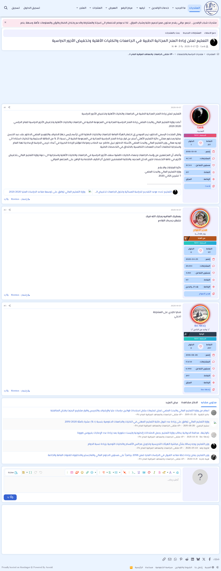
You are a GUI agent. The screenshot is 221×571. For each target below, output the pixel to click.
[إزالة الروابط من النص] (124, 472)
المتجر (82, 8)
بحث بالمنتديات (172, 33)
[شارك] (9, 108)
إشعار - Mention (19, 199)
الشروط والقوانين (183, 567)
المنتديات (194, 8)
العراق (189, 179)
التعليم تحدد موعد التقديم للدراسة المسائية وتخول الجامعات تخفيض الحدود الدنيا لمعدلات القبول (120, 192)
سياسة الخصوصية (164, 567)
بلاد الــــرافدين (192, 287)
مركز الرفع (127, 8)
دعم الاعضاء (210, 33)
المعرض (113, 8)
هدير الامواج (204, 294)
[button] (173, 8)
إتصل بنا (198, 567)
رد (5, 199)
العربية (208, 567)
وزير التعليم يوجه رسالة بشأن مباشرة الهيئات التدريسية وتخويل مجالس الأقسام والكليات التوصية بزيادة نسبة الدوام (148, 444)
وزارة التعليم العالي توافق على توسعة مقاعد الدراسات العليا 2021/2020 (47, 192)
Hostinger (25, 567)
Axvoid (49, 567)
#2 (5, 210)
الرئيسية (139, 567)
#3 (5, 305)
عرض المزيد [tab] (172, 403)
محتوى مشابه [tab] (209, 403)
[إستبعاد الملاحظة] (5, 22)
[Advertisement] (110, 81)
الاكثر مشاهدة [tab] (189, 403)
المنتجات (97, 8)
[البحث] (6, 8)
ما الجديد (180, 8)
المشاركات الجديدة (192, 33)
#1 (5, 107)
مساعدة (149, 567)
